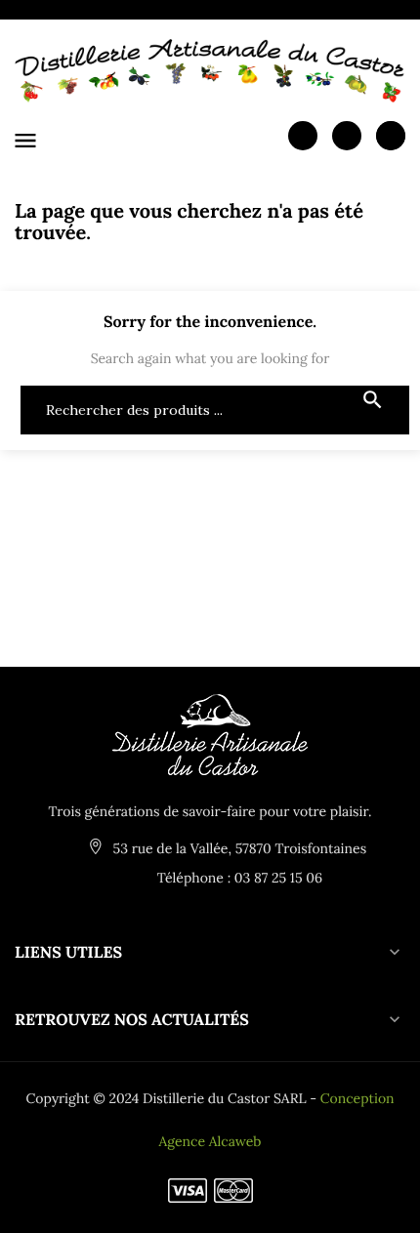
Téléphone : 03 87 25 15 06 (237, 877)
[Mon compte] (303, 135)
